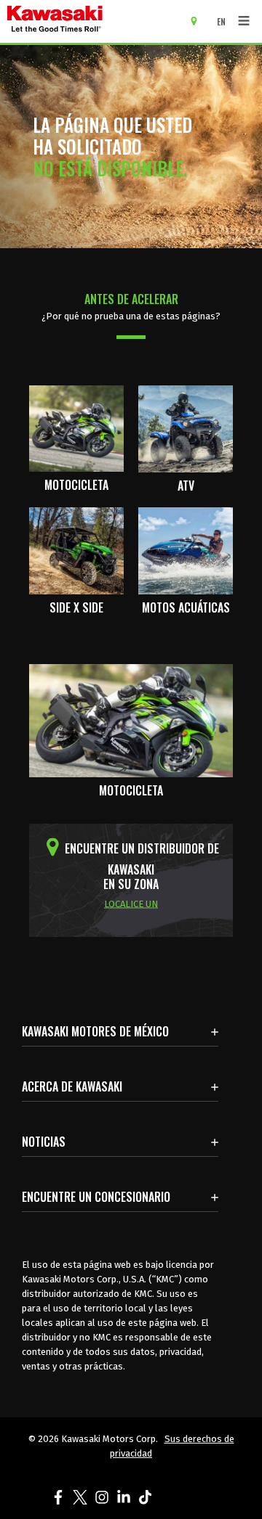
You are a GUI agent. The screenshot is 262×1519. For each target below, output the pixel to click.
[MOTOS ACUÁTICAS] (185, 549)
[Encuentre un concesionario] (199, 20)
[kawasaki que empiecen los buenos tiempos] (94, 21)
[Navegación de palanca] (244, 21)
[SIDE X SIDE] (76, 549)
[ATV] (185, 427)
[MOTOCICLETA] (76, 427)
